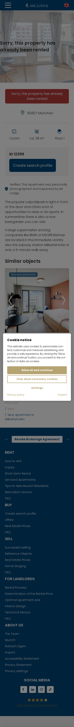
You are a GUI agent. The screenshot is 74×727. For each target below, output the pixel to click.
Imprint (62, 394)
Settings (37, 388)
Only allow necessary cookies (37, 379)
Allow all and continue (37, 370)
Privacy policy (15, 394)
